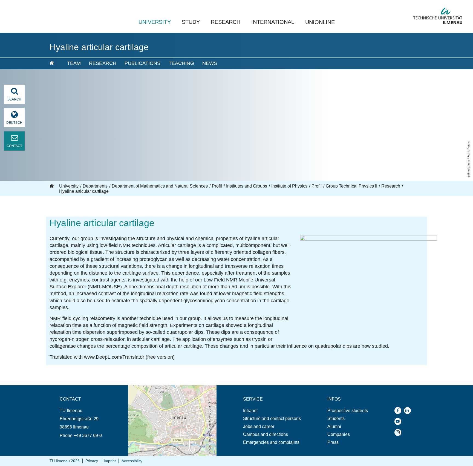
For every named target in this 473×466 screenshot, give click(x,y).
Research (225, 22)
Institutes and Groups (246, 186)
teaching (181, 63)
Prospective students (347, 410)
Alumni (334, 426)
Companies (338, 434)
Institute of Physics (289, 186)
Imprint (110, 461)
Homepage (52, 186)
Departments (95, 186)
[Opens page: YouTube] (399, 421)
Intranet (250, 410)
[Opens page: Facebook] (399, 410)
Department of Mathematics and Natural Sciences (160, 186)
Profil (217, 186)
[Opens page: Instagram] (399, 432)
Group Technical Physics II (351, 186)
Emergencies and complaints (271, 442)
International (272, 22)
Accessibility (132, 461)
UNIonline (320, 22)
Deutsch (14, 123)
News (209, 63)
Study (191, 22)
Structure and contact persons (272, 418)
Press (333, 442)
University (155, 22)
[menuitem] (54, 63)
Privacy (91, 461)
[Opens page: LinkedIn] (409, 410)
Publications (142, 63)
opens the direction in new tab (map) (163, 388)
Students (336, 418)
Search (14, 99)
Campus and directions (265, 434)
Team (74, 63)
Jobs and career (258, 426)
